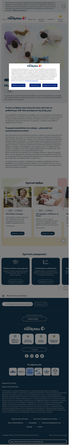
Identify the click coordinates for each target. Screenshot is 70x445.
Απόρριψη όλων (35, 85)
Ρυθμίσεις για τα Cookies (18, 85)
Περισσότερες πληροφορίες (31, 80)
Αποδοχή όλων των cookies (50, 85)
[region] (34, 76)
